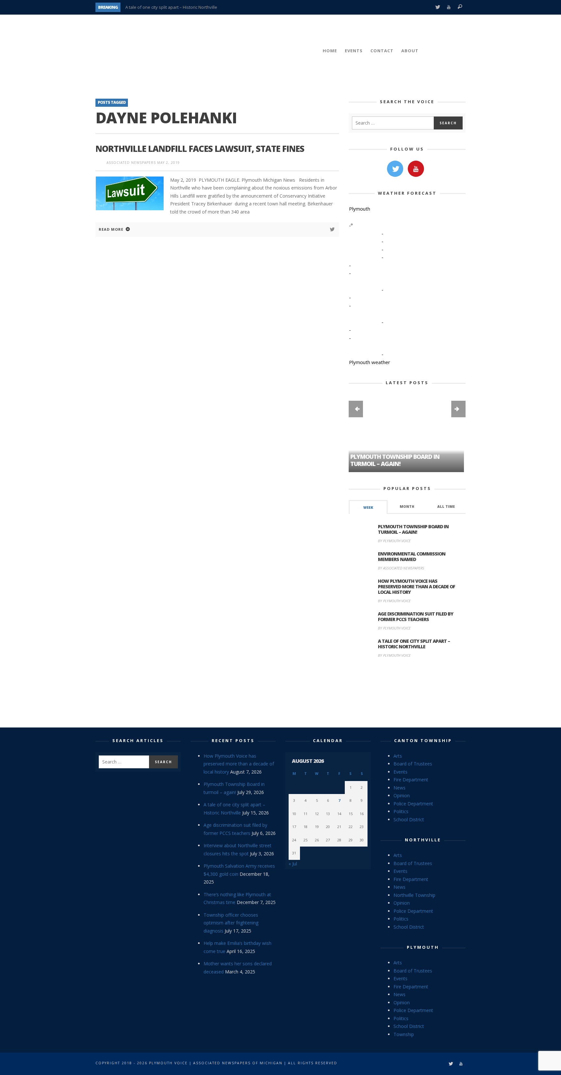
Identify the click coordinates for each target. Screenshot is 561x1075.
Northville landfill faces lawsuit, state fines (199, 148)
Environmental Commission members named (411, 556)
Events (400, 772)
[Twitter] (437, 7)
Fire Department (410, 779)
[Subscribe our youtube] (416, 169)
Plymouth (423, 947)
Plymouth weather (369, 362)
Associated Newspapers (131, 162)
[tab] (368, 507)
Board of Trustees (412, 764)
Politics (400, 811)
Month (407, 506)
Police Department (413, 803)
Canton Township (423, 740)
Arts (397, 756)
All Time (446, 506)
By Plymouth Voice (394, 540)
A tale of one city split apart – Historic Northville (171, 7)
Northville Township (414, 895)
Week (368, 507)
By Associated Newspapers (401, 568)
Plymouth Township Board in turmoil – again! (413, 529)
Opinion (401, 795)
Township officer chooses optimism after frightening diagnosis (231, 923)
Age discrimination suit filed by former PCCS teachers (415, 616)
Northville (423, 840)
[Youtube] (449, 7)
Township (403, 1034)
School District (408, 819)
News (399, 788)
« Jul (293, 864)
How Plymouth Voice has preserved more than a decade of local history (416, 586)
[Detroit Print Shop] (407, 693)
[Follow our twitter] (395, 169)
